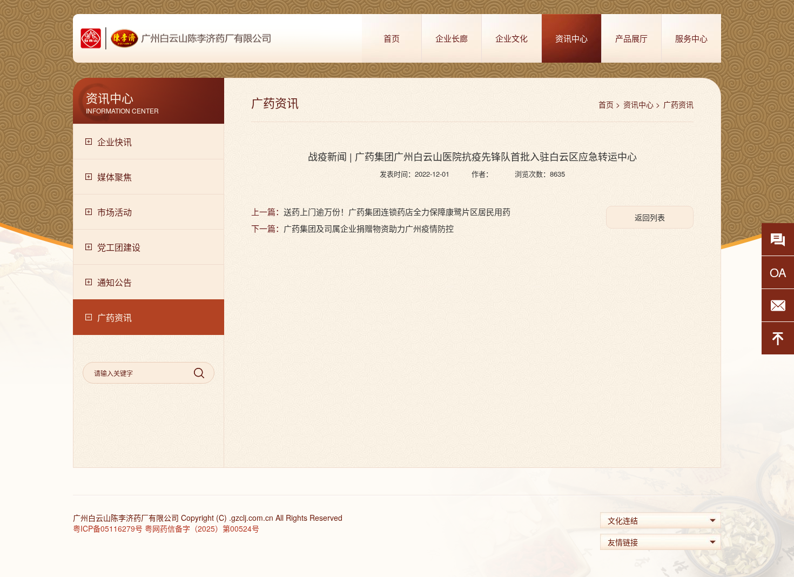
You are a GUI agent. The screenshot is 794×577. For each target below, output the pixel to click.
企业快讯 (114, 142)
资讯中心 (571, 38)
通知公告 (114, 282)
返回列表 (650, 217)
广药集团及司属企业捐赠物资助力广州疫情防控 (369, 228)
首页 (391, 38)
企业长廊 (451, 38)
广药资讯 (114, 317)
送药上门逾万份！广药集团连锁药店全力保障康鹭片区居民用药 (397, 211)
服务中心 (691, 38)
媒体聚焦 (114, 177)
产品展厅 (631, 38)
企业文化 (511, 38)
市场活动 (114, 212)
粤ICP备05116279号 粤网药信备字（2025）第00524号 (166, 528)
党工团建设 (118, 247)
